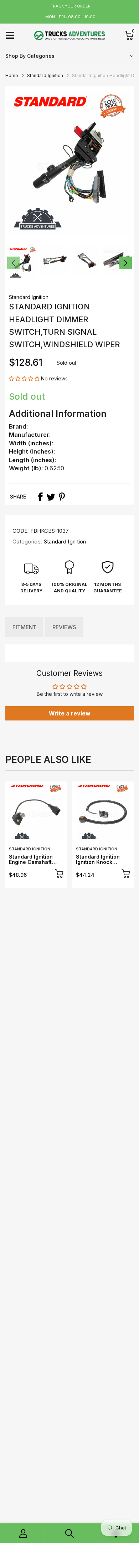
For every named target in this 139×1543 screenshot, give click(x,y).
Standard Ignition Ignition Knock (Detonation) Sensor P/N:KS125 (101, 865)
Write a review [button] (70, 713)
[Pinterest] (61, 496)
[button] (25, 378)
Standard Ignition (28, 297)
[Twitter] (51, 496)
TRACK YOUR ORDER (71, 6)
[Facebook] (40, 496)
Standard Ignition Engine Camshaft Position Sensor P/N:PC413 (31, 865)
